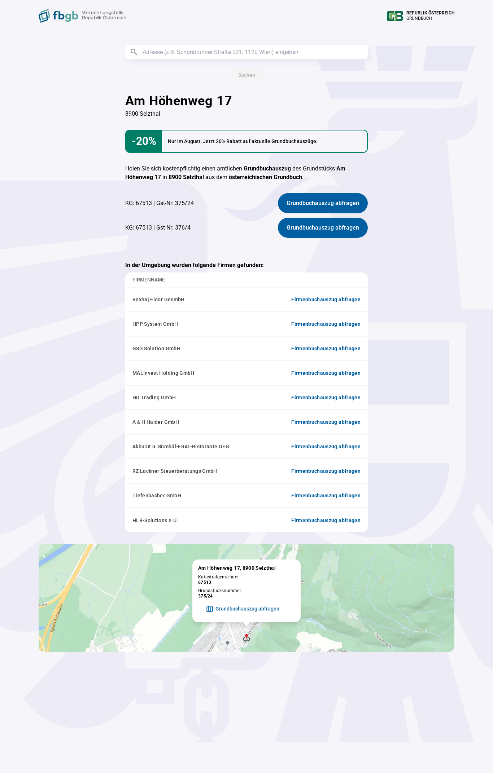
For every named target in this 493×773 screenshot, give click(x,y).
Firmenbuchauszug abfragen (326, 299)
